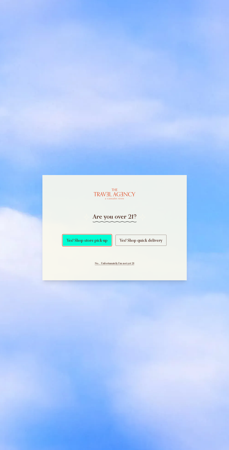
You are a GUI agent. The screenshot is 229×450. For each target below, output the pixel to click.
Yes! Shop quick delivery (141, 240)
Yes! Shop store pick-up (87, 240)
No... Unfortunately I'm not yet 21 (114, 263)
